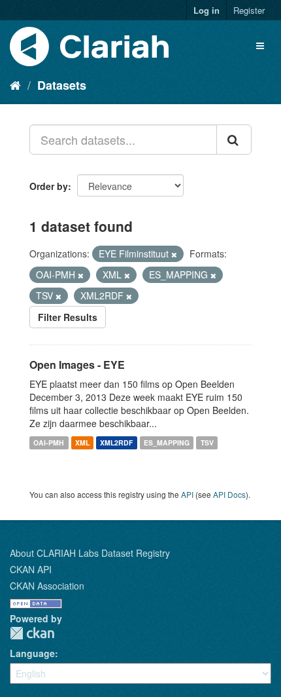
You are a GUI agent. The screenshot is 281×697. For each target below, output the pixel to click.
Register (249, 10)
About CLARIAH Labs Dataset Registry (90, 552)
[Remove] (174, 254)
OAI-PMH (48, 442)
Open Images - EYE (77, 364)
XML (82, 442)
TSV (207, 442)
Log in (206, 10)
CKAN (32, 633)
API (187, 494)
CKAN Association (47, 585)
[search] (234, 139)
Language (32, 653)
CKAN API (31, 569)
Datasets (61, 85)
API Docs (229, 494)
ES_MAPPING (167, 442)
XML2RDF (116, 442)
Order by (48, 186)
